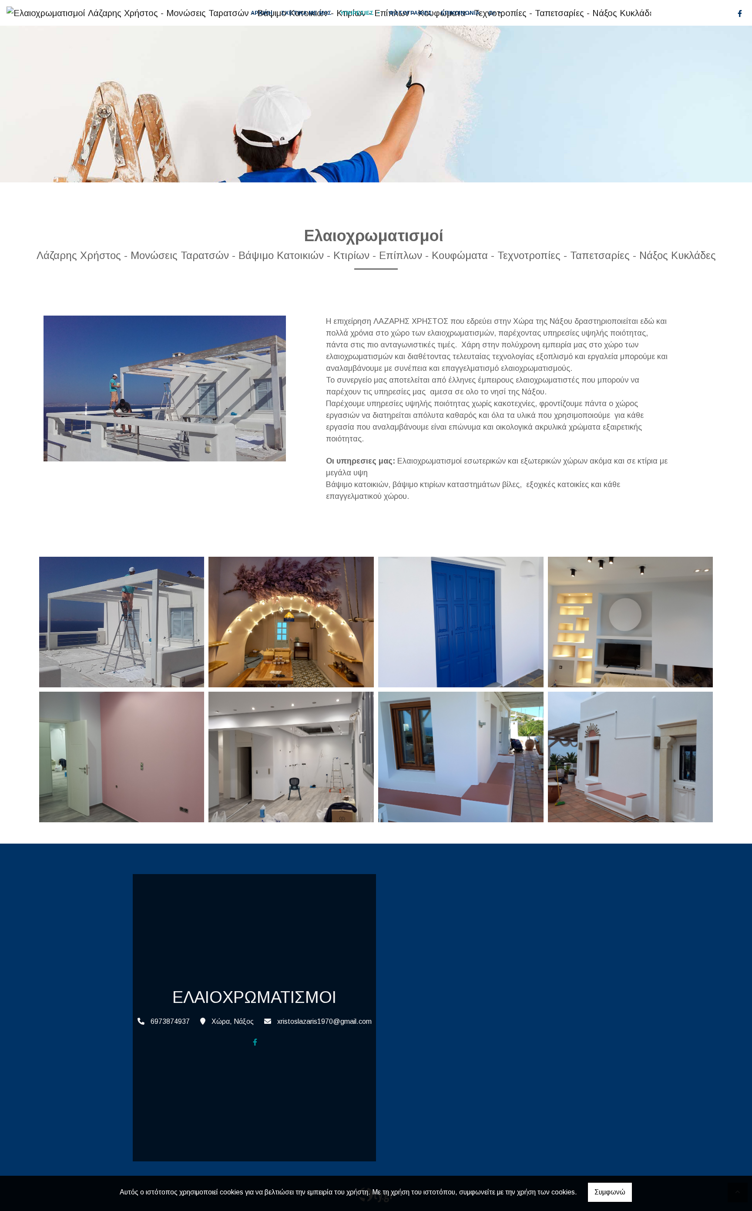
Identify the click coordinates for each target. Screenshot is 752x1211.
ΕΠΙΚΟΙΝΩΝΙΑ (460, 13)
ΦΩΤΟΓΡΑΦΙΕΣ (410, 13)
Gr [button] (492, 13)
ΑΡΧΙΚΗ (261, 13)
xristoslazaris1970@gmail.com (324, 1021)
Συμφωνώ (609, 1192)
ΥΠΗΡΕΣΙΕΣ (358, 13)
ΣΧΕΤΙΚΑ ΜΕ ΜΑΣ (306, 13)
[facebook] (739, 13)
